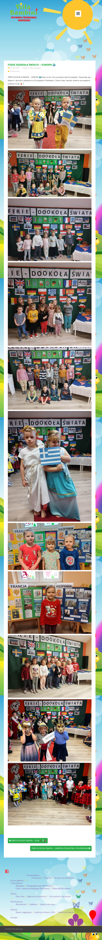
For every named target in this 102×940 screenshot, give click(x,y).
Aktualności (21, 904)
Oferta (13, 894)
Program (48, 878)
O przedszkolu (32, 875)
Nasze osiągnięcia (24, 912)
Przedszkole (15, 71)
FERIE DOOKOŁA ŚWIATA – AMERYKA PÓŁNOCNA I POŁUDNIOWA (60, 848)
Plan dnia (20, 896)
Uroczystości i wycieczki (60, 896)
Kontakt (14, 918)
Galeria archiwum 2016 (44, 912)
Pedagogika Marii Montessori (39, 886)
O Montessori (16, 883)
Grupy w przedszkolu (64, 878)
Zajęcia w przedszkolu (36, 896)
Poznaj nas (36, 878)
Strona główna (17, 881)
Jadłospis (33, 904)
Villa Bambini (17, 929)
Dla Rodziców (16, 902)
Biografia (20, 886)
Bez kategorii (35, 68)
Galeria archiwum (66, 912)
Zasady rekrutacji (47, 904)
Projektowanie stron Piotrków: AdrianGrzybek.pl (25, 935)
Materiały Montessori (61, 888)
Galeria (13, 910)
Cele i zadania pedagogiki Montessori (33, 888)
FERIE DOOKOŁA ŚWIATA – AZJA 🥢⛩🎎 (27, 841)
